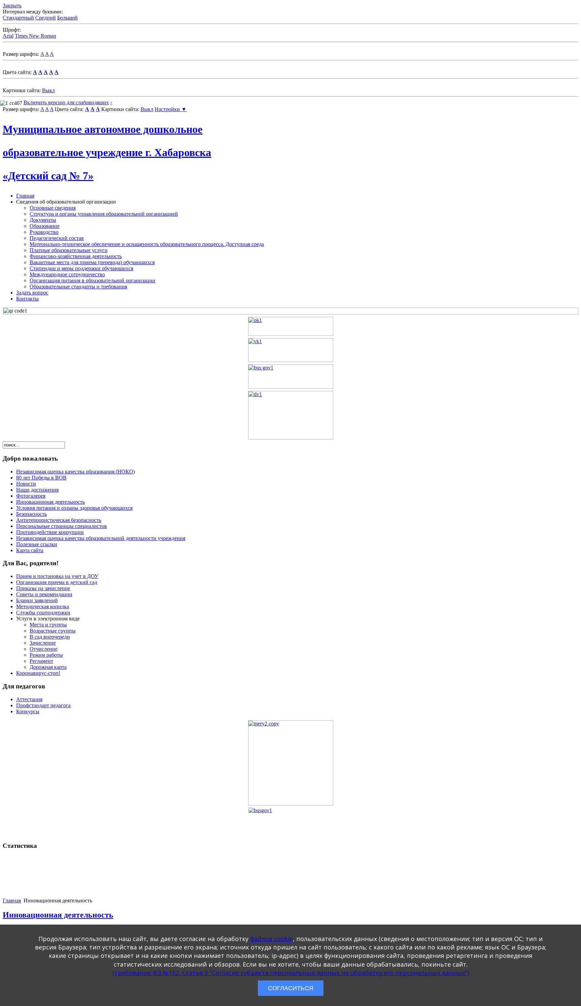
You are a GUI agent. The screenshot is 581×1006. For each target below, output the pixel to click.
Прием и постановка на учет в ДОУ (57, 576)
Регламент (41, 661)
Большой (67, 18)
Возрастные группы (53, 631)
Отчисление (43, 649)
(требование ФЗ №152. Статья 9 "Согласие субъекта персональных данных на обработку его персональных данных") (290, 973)
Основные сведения (53, 208)
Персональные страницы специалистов (61, 526)
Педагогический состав (57, 238)
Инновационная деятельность (50, 502)
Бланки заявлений (37, 600)
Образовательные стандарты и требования (78, 286)
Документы (43, 220)
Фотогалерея (30, 496)
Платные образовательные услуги (69, 250)
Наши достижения (37, 490)
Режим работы (46, 655)
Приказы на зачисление (43, 588)
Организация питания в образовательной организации (92, 280)
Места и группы (48, 624)
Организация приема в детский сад (56, 582)
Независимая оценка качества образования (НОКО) (75, 471)
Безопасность (31, 514)
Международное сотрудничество (67, 274)
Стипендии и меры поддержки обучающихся (81, 268)
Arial (8, 36)
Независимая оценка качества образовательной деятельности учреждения (100, 538)
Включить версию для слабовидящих (66, 102)
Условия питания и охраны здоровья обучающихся (74, 508)
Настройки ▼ (171, 109)
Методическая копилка (42, 606)
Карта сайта (29, 550)
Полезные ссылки (36, 544)
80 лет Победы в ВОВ (41, 477)
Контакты (27, 298)
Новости (26, 484)
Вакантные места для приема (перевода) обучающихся (92, 262)
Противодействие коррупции (50, 532)
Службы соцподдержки (43, 612)
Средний (45, 18)
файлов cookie (271, 939)
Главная (25, 196)
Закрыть (12, 5)
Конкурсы (27, 711)
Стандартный (18, 18)
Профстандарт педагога (43, 705)
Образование (45, 226)
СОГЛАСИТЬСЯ (290, 988)
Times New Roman (35, 36)
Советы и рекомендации (44, 594)
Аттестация (29, 699)
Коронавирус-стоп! (38, 673)
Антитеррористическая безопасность (58, 520)
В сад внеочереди (50, 637)
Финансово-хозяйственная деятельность (76, 256)
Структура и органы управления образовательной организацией (104, 214)
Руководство (44, 232)
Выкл (48, 90)
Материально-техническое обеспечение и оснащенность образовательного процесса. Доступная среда (147, 244)
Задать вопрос (32, 292)
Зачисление (43, 643)
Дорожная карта (48, 667)
